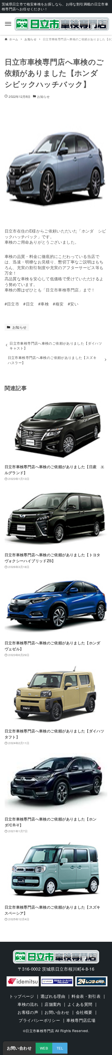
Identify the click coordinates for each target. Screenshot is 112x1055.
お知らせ (43, 96)
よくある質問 (79, 1004)
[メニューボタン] (8, 24)
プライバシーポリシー (39, 1020)
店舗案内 (53, 1004)
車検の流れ (28, 1004)
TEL (60, 1048)
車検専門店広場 (80, 1020)
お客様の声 (28, 1012)
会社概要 (84, 1012)
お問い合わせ (57, 1012)
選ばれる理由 (52, 996)
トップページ (21, 996)
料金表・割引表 (86, 996)
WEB (44, 1048)
